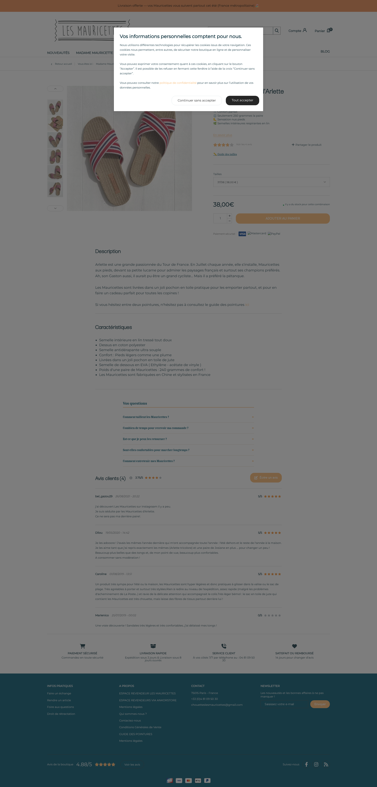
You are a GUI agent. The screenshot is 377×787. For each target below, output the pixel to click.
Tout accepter (242, 100)
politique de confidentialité (178, 83)
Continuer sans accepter (197, 100)
